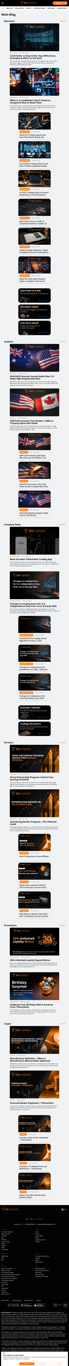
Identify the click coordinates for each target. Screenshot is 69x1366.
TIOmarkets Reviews (7, 1280)
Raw (2, 1238)
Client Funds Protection (8, 1276)
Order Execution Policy (42, 1270)
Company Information (41, 1276)
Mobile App (4, 1256)
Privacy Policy (5, 1300)
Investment (4, 1249)
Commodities (39, 1236)
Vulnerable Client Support (9, 1278)
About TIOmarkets (6, 1268)
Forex (36, 1232)
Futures (37, 1241)
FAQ (2, 1286)
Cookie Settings (16, 1300)
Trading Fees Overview (42, 1256)
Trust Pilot (4, 1282)
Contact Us (4, 1292)
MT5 (2, 1260)
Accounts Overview (7, 1232)
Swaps (37, 1260)
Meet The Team (6, 1270)
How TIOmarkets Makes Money (10, 1274)
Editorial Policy (28, 1300)
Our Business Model (7, 1272)
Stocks (37, 1238)
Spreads (37, 1258)
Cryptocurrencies (40, 1240)
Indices (37, 1234)
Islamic (3, 1243)
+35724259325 (29, 1224)
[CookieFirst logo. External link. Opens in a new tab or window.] (4, 1353)
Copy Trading (5, 1241)
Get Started (4, 1284)
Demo (3, 1247)
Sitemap (38, 1300)
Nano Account (5, 1234)
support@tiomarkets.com (46, 1224)
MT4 (2, 1258)
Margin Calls (39, 1262)
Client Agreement (40, 1268)
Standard (4, 1236)
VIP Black (4, 1240)
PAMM (3, 1245)
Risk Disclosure (39, 1274)
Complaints (4, 1288)
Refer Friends (5, 1294)
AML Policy (38, 1272)
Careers (3, 1290)
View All (62, 21)
